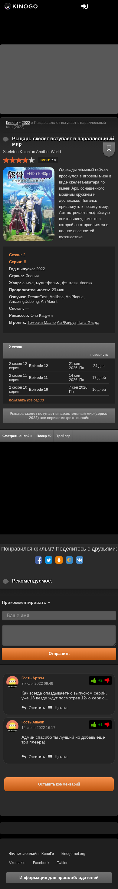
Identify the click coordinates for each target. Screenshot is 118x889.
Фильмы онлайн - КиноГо (31, 854)
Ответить (37, 708)
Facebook (41, 863)
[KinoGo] (20, 6)
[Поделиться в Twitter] (48, 560)
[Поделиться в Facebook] (38, 560)
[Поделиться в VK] (79, 560)
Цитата (61, 708)
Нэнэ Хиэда (88, 322)
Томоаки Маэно (42, 322)
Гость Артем (32, 678)
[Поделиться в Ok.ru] (59, 560)
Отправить (59, 653)
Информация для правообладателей (59, 877)
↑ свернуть (99, 354)
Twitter (62, 863)
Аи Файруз (66, 322)
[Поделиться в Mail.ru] (69, 560)
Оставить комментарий (59, 784)
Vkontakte (17, 863)
